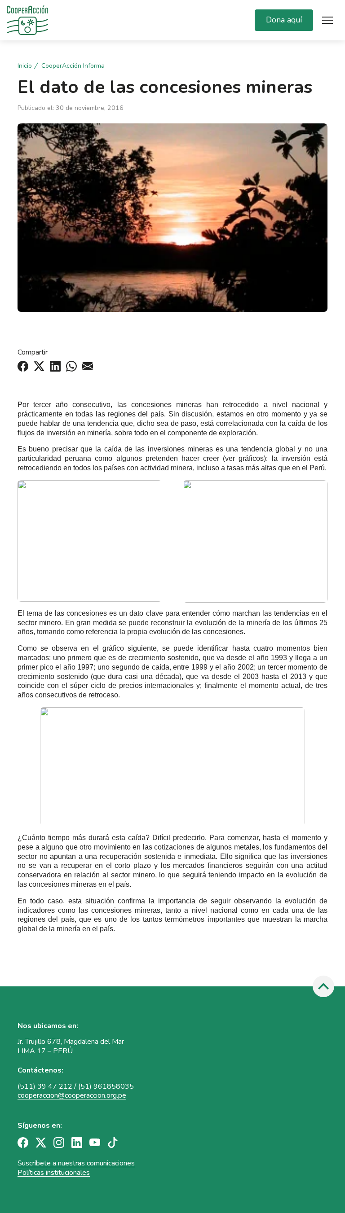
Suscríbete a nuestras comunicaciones (76, 1163)
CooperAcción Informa (73, 66)
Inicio (25, 66)
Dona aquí (284, 19)
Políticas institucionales (54, 1173)
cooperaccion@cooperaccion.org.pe (72, 1095)
